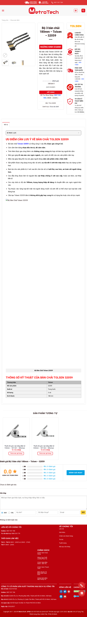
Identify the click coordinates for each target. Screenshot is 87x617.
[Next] (31, 41)
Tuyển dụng (62, 543)
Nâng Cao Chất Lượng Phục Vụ (42, 558)
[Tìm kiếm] (83, 10)
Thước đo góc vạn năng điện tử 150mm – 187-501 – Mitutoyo (14, 447)
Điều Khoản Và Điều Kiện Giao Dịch (42, 573)
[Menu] (3, 10)
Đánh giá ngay (75, 473)
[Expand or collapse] (78, 133)
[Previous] (6, 41)
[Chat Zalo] (82, 593)
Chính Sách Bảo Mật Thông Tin (42, 578)
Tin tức (61, 539)
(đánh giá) (55, 81)
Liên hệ (61, 529)
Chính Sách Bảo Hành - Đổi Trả (42, 563)
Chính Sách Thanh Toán (43, 567)
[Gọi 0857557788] (82, 585)
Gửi (83, 512)
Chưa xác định (14, 20)
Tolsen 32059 (23, 144)
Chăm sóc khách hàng (66, 536)
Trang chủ (5, 20)
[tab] (6, 124)
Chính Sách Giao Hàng (42, 553)
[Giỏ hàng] (76, 10)
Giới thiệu (62, 532)
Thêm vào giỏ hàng (16, 453)
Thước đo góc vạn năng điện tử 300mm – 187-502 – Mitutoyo (43, 447)
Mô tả (6, 124)
